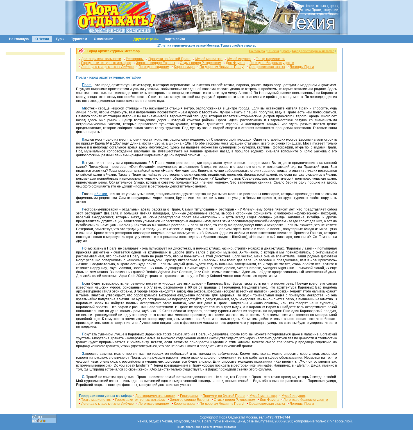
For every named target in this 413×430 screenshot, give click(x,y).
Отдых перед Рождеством (200, 63)
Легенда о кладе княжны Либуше (107, 67)
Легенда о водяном (154, 67)
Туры (60, 39)
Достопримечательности (101, 59)
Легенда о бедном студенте (271, 63)
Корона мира (184, 67)
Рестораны (135, 59)
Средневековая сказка (267, 67)
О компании (103, 39)
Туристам (79, 39)
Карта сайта (175, 39)
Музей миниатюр (209, 59)
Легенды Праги (302, 67)
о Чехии (100, 194)
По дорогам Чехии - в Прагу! (221, 67)
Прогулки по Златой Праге (169, 59)
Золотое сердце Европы (155, 63)
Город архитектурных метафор (313, 50)
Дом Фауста (235, 63)
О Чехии (42, 39)
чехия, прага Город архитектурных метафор (207, 426)
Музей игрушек (239, 59)
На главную (19, 39)
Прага (286, 50)
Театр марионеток (270, 59)
